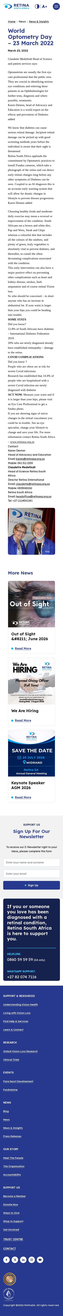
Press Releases (12, 1136)
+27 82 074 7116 (21, 977)
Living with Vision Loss (17, 1012)
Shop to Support (13, 1221)
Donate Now (10, 1204)
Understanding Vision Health (20, 1004)
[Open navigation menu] (56, 6)
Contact (9, 1248)
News (6, 1119)
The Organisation (13, 1166)
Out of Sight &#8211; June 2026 (29, 636)
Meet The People (13, 1157)
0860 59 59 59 (20, 959)
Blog (6, 1111)
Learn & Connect (13, 1029)
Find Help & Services (15, 1021)
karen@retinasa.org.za (30, 458)
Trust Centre (13, 1239)
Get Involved (11, 1229)
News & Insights (39, 21)
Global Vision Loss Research (20, 1051)
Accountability (12, 1174)
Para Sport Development (18, 1081)
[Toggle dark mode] (37, 6)
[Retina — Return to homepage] (16, 6)
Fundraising (10, 1089)
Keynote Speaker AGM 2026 (28, 785)
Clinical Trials (11, 1059)
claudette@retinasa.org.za (33, 484)
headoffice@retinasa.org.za (33, 496)
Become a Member (14, 1196)
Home (12, 21)
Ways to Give (11, 1212)
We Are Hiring (24, 710)
